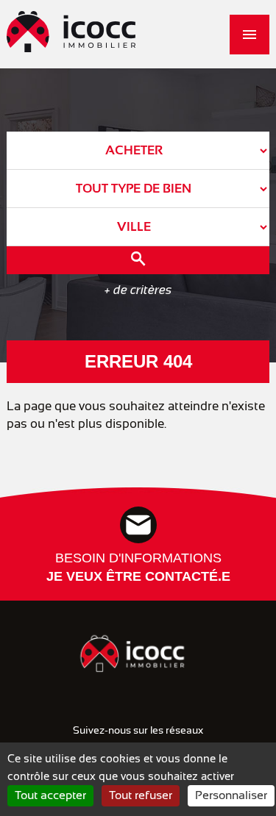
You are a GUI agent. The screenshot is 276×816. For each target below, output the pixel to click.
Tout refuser (140, 795)
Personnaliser (231, 795)
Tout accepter (50, 795)
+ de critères (138, 290)
